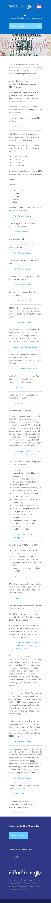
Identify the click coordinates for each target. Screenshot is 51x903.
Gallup (16, 598)
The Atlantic (18, 387)
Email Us (16, 857)
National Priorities (21, 232)
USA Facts (18, 126)
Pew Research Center (22, 216)
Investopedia (19, 794)
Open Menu (39, 6)
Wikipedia (17, 576)
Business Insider (20, 812)
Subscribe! (18, 835)
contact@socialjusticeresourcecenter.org (26, 18)
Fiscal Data (18, 403)
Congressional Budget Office (25, 347)
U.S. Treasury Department (24, 300)
